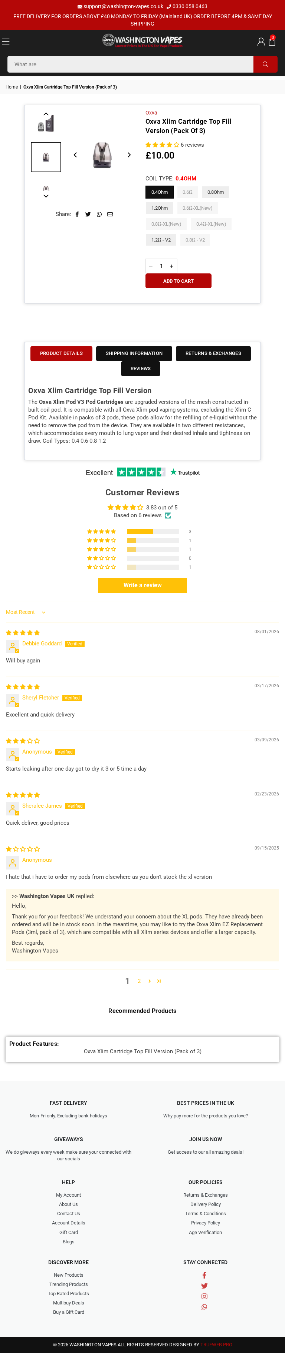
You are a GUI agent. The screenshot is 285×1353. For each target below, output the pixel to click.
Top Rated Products (68, 1293)
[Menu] (5, 41)
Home (12, 87)
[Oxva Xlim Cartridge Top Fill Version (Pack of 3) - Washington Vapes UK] (46, 124)
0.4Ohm (159, 192)
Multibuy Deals (68, 1303)
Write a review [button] (143, 585)
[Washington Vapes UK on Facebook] (204, 1275)
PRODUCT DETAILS (61, 353)
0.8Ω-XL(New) (166, 224)
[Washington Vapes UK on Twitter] (204, 1285)
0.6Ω (188, 192)
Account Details (68, 1223)
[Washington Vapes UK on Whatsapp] (204, 1306)
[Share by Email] (110, 214)
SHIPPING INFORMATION (134, 353)
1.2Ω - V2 (161, 240)
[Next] (128, 154)
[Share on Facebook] (77, 214)
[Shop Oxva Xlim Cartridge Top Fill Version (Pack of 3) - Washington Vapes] (46, 157)
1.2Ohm (159, 208)
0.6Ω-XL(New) (198, 208)
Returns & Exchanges (205, 1195)
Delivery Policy (205, 1204)
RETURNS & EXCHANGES (213, 353)
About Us (68, 1204)
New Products (68, 1275)
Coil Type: (170, 178)
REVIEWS (141, 368)
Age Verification (205, 1232)
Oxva (151, 113)
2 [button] (139, 981)
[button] (271, 41)
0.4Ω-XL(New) (211, 224)
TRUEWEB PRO (216, 1344)
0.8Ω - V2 (195, 240)
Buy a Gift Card (68, 1312)
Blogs (69, 1241)
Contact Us (68, 1213)
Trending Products (68, 1284)
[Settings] (260, 41)
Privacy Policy (205, 1223)
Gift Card (68, 1232)
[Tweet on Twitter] (88, 214)
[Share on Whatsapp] (99, 214)
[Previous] (75, 154)
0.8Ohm (215, 192)
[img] (23, 632)
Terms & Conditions (205, 1213)
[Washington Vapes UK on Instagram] (204, 1296)
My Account (68, 1195)
